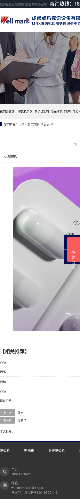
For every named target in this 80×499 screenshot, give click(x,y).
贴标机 (29, 450)
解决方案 (33, 124)
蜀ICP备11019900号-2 (40, 492)
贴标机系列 (41, 111)
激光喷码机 (56, 450)
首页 (21, 124)
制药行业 (48, 124)
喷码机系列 (25, 111)
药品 (3, 362)
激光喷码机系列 (61, 111)
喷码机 (5, 450)
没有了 (22, 420)
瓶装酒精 (5, 401)
